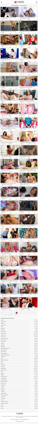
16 (32, 312)
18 (1, 314)
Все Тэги (12, 416)
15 (30, 312)
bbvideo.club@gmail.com (16, 419)
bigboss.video (22, 421)
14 (28, 312)
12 (24, 312)
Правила (36, 416)
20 (5, 314)
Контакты (27, 416)
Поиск (16, 416)
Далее (16, 314)
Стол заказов (31, 416)
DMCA (17, 417)
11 (22, 312)
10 (20, 312)
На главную (3, 416)
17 (34, 312)
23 (11, 314)
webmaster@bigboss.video (25, 419)
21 (7, 314)
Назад (2, 312)
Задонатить (21, 417)
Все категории (8, 416)
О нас (18, 416)
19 (3, 314)
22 (9, 314)
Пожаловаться (22, 416)
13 (26, 312)
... (13, 314)
